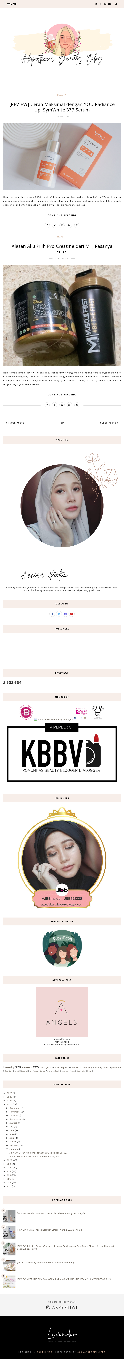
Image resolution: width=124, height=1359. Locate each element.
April (12, 1138)
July (12, 1126)
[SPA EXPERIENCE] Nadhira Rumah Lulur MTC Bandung (45, 1262)
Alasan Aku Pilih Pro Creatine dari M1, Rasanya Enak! (62, 249)
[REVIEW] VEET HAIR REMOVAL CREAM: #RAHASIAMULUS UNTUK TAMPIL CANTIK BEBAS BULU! (64, 1279)
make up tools (53, 1071)
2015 (9, 1186)
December (15, 1108)
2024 (9, 1100)
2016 (9, 1182)
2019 (9, 1171)
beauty (62, 94)
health (62, 236)
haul (89, 1071)
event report (61, 1067)
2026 (9, 1093)
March (13, 1141)
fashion (8, 1071)
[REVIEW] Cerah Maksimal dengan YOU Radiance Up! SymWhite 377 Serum (62, 107)
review (27, 1067)
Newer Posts (15, 423)
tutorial (24, 1071)
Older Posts (108, 423)
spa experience (68, 1071)
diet (83, 1071)
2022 (9, 1160)
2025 (9, 1097)
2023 (9, 1104)
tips (78, 1071)
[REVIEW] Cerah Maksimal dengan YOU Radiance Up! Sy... (38, 1152)
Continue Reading (62, 215)
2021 (9, 1164)
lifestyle (44, 1067)
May (12, 1134)
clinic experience (37, 1071)
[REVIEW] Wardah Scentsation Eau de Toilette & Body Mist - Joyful (51, 1213)
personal (116, 1067)
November (15, 1111)
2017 (9, 1179)
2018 (9, 1175)
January (14, 1149)
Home (62, 423)
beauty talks (101, 1067)
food (16, 1071)
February (14, 1145)
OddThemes (44, 1352)
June (12, 1130)
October (14, 1115)
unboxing (87, 1067)
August (13, 1123)
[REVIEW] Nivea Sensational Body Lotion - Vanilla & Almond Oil (49, 1229)
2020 (9, 1167)
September (15, 1119)
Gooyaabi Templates (91, 1352)
